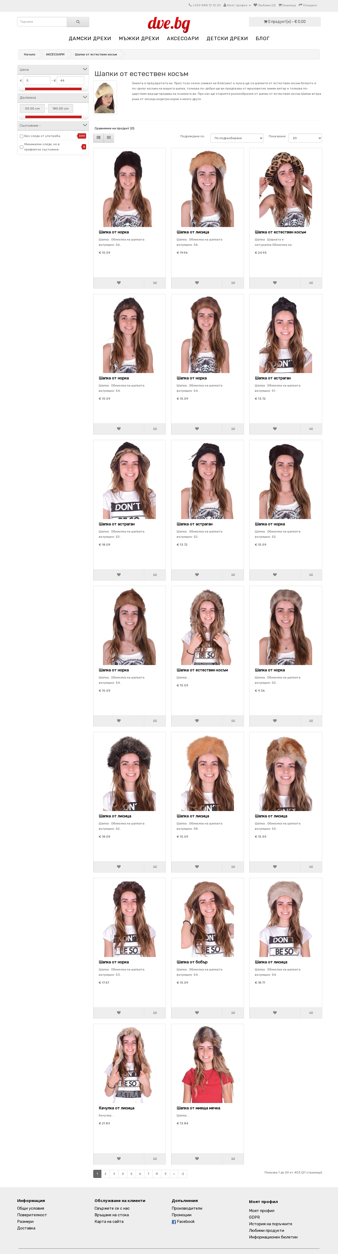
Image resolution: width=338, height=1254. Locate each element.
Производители (187, 1208)
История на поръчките (270, 1224)
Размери (25, 1221)
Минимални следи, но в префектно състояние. (42, 146)
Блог (263, 38)
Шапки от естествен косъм (96, 54)
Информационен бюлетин (273, 1237)
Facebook (185, 1221)
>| (182, 1174)
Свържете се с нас (112, 1208)
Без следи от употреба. (42, 136)
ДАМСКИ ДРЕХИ (90, 38)
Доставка (26, 1228)
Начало (29, 54)
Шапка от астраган (273, 378)
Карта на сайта (109, 1221)
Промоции (181, 1215)
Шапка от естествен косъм (280, 232)
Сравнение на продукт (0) (114, 128)
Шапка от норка (114, 232)
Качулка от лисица (116, 1108)
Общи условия (30, 1208)
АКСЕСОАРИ (183, 38)
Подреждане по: (192, 136)
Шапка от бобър (192, 962)
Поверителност (32, 1215)
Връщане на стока (112, 1215)
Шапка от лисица (193, 232)
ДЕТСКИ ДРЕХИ (227, 38)
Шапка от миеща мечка (198, 1108)
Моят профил (263, 1201)
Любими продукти (266, 1230)
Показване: (276, 136)
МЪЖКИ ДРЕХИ (139, 38)
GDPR (254, 1217)
